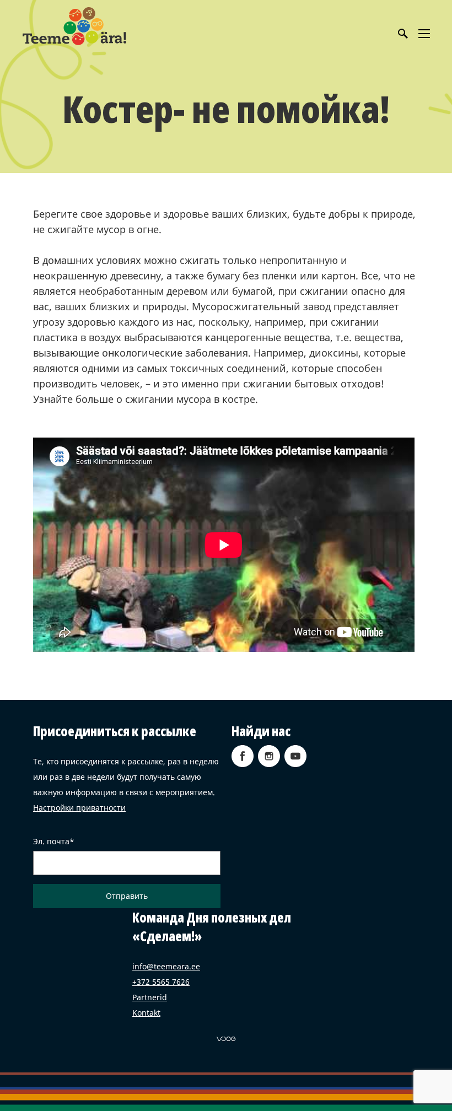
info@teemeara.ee (166, 966)
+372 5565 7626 (161, 982)
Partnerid (149, 997)
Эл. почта (51, 841)
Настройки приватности (79, 807)
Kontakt (146, 1012)
